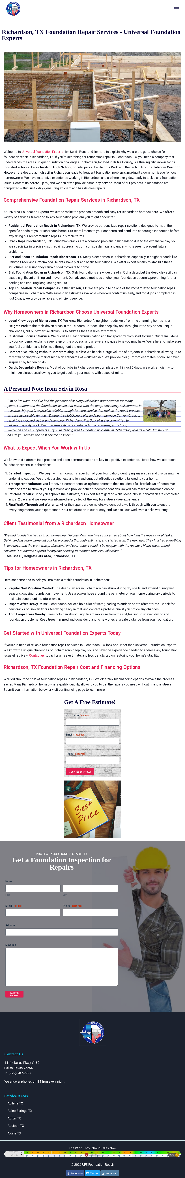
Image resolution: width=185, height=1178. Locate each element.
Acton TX (14, 1118)
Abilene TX (15, 1103)
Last (65, 894)
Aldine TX (14, 1133)
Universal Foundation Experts (42, 152)
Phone (75, 753)
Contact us (37, 655)
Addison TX (16, 1126)
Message (10, 944)
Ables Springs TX (20, 1111)
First (7, 894)
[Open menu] (176, 8)
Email (75, 734)
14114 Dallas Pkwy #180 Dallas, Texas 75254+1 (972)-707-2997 (21, 1068)
